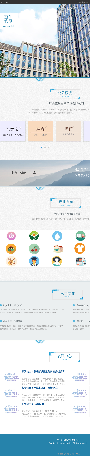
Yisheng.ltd (8, 26)
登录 (2, 2)
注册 (7, 2)
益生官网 (8, 19)
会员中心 (86, 2)
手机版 (79, 2)
